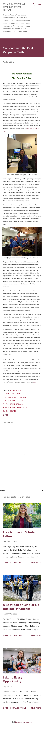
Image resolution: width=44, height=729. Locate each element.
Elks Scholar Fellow (13, 400)
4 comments (16, 635)
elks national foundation (15, 397)
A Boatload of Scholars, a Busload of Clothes (21, 607)
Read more (36, 563)
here (25, 346)
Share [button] (5, 415)
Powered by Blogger (23, 722)
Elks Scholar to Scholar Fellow (19, 534)
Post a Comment (18, 708)
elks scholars (9, 411)
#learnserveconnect (13, 394)
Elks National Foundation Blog (14, 7)
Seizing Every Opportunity (12, 679)
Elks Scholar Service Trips (15, 407)
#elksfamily (15, 390)
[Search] (33, 4)
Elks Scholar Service (12, 404)
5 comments (16, 563)
